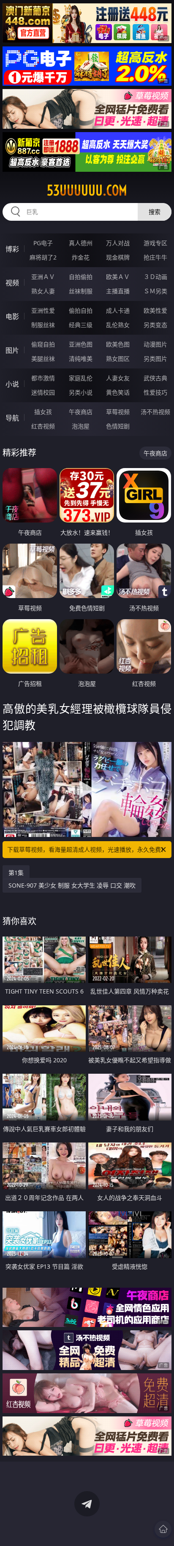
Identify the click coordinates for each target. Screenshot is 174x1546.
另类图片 (155, 359)
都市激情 (43, 378)
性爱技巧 (155, 392)
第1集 (16, 873)
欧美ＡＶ (118, 277)
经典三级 (80, 325)
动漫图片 (155, 344)
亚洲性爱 (43, 310)
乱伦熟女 (118, 325)
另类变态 (155, 325)
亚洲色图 (80, 344)
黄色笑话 (118, 392)
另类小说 (80, 392)
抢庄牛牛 (155, 257)
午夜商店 (80, 412)
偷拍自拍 (80, 310)
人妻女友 (118, 378)
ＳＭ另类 (155, 291)
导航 (12, 417)
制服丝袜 (43, 325)
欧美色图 (118, 344)
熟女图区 (118, 359)
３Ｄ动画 (155, 277)
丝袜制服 (80, 291)
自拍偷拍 (80, 277)
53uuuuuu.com (87, 190)
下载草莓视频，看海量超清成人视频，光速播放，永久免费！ (87, 849)
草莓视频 (118, 412)
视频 (12, 282)
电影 (12, 316)
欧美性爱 (155, 310)
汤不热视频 (155, 412)
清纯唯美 (80, 359)
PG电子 (43, 243)
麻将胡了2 (43, 257)
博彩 (12, 249)
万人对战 (118, 243)
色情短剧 (118, 426)
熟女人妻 (43, 291)
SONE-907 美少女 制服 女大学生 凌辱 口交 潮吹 (72, 885)
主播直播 (118, 291)
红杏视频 (43, 426)
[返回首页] (163, 1529)
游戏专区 (155, 243)
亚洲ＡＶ (43, 277)
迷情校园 (43, 392)
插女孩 (43, 412)
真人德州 (80, 243)
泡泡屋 (81, 426)
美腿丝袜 (43, 359)
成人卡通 (118, 310)
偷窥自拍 (43, 344)
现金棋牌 (118, 257)
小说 (12, 384)
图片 (12, 350)
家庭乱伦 (80, 378)
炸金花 (81, 257)
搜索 (154, 212)
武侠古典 (155, 378)
